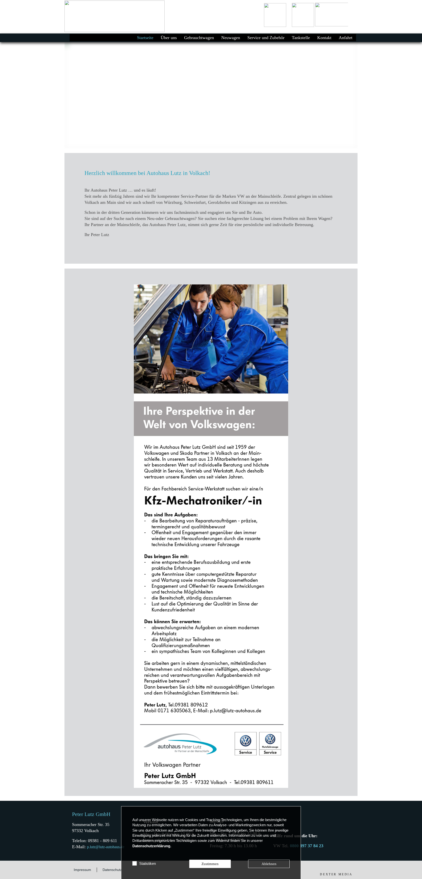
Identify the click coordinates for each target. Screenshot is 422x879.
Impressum (82, 870)
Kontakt (324, 37)
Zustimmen (210, 864)
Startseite (145, 37)
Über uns (169, 37)
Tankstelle (301, 37)
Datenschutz (112, 870)
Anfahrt (345, 37)
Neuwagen (230, 37)
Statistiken (147, 864)
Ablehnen (269, 864)
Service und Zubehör (266, 37)
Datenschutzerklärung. (151, 846)
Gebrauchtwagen (199, 37)
